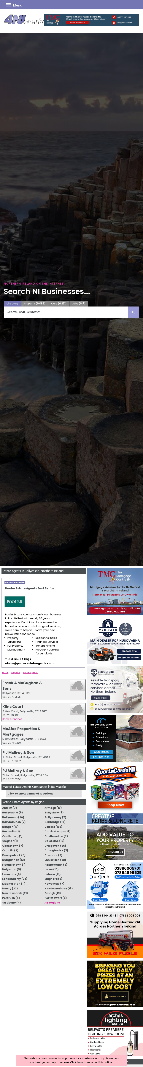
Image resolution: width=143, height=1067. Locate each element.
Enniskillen (52, 860)
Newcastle (52, 884)
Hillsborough (54, 865)
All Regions (52, 902)
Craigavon (52, 846)
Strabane (9, 902)
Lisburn (50, 874)
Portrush (8, 898)
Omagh (50, 893)
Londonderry (11, 879)
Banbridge (52, 822)
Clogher (8, 841)
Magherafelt (11, 884)
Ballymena (10, 817)
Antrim (7, 808)
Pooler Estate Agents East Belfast (30, 588)
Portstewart (53, 898)
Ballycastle (10, 812)
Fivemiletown (11, 865)
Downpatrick (11, 855)
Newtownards (12, 893)
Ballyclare (52, 812)
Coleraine (52, 841)
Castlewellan (54, 836)
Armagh (50, 808)
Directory (12, 303)
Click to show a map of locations (30, 793)
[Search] (133, 312)
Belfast (50, 827)
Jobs (78, 303)
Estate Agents (30, 672)
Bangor (7, 827)
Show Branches (12, 719)
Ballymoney (53, 817)
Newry (6, 888)
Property (34, 303)
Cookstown (10, 846)
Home (5, 672)
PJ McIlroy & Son (17, 770)
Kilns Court (12, 706)
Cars (58, 303)
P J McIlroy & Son (18, 752)
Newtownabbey (56, 888)
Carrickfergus (55, 831)
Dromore (51, 855)
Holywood (9, 869)
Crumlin (8, 850)
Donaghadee (54, 850)
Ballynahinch (11, 822)
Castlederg (10, 836)
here (80, 1062)
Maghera (51, 879)
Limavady (9, 874)
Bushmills (9, 831)
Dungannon (10, 860)
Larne (49, 869)
